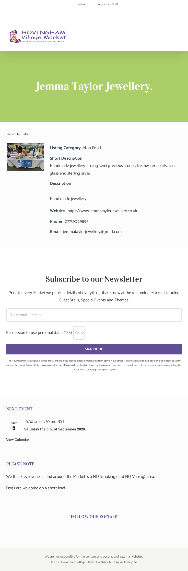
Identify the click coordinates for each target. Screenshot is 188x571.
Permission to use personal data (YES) (39, 332)
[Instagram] (90, 529)
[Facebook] (83, 529)
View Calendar (17, 439)
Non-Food (92, 147)
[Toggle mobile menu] (179, 37)
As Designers (128, 562)
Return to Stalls (17, 134)
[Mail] (104, 529)
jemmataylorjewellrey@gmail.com (92, 231)
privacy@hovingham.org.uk (101, 370)
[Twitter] (97, 529)
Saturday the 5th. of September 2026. (55, 429)
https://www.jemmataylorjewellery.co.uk (102, 211)
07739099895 (76, 221)
